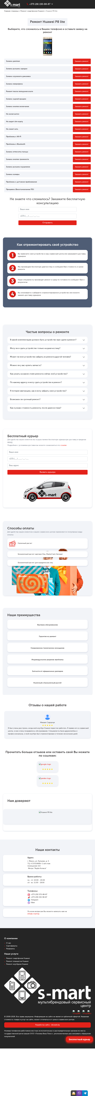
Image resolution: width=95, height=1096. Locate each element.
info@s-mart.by (33, 914)
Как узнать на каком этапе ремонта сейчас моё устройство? (38, 374)
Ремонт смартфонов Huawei (32, 11)
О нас (8, 943)
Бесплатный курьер (79, 1039)
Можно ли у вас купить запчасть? (25, 365)
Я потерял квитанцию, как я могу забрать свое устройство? (38, 391)
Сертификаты (11, 946)
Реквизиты (10, 949)
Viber (33, 902)
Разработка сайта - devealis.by (47, 1025)
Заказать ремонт (81, 61)
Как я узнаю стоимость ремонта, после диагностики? (35, 408)
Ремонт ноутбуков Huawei (17, 964)
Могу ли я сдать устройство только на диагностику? (35, 348)
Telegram (34, 900)
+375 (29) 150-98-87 (39, 897)
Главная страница (11, 11)
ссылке (63, 445)
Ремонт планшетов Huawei (17, 961)
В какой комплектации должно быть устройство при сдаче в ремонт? (43, 340)
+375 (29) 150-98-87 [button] (40, 4)
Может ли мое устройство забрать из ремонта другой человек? (40, 357)
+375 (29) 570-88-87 (39, 894)
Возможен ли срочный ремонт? (25, 400)
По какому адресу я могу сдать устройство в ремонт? (36, 382)
